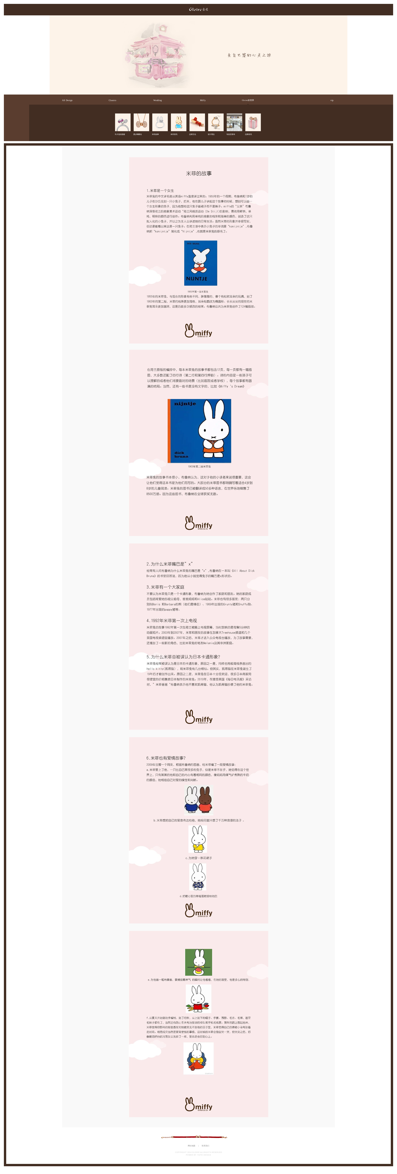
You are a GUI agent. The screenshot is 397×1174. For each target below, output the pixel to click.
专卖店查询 (234, 116)
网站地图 (191, 1146)
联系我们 (205, 1146)
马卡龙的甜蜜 (122, 116)
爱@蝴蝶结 (141, 116)
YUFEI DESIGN (204, 1155)
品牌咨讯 (253, 116)
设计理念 (215, 116)
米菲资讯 (178, 116)
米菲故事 (159, 116)
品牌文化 (197, 116)
